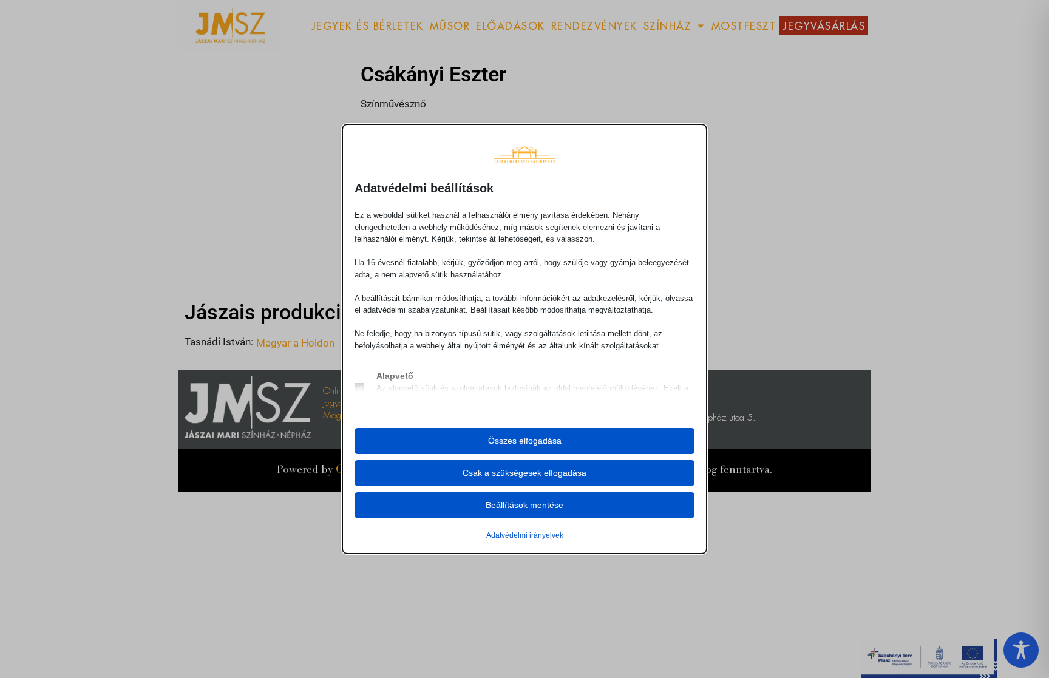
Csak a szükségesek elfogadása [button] (524, 473)
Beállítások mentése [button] (524, 505)
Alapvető (394, 376)
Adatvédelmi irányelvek (524, 535)
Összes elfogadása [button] (525, 441)
